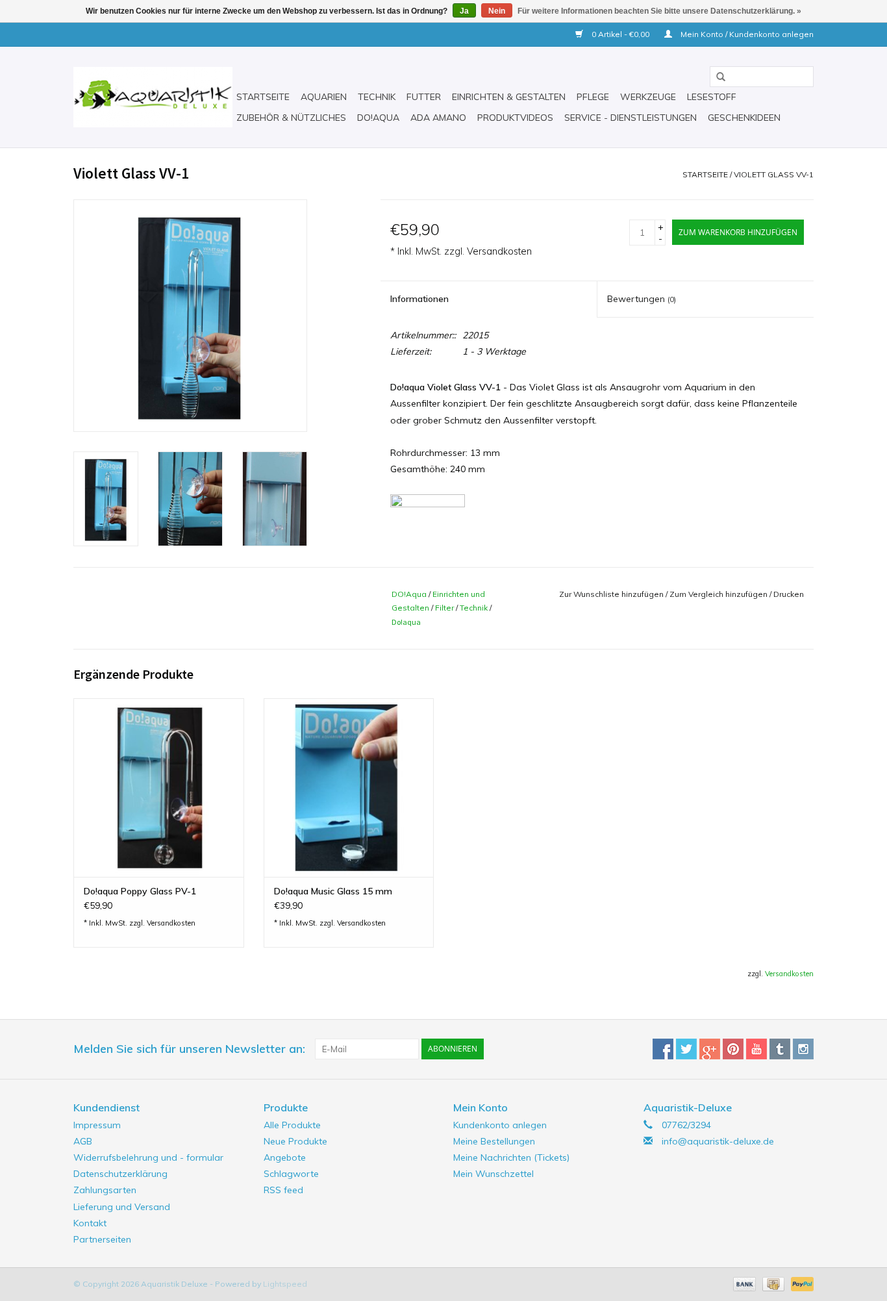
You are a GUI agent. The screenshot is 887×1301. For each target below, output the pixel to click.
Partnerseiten (102, 1239)
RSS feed (283, 1190)
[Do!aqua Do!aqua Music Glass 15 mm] (349, 787)
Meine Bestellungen (494, 1141)
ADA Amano (438, 117)
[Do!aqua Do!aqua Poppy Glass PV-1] (158, 787)
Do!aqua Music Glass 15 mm (333, 891)
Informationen (419, 299)
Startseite (263, 97)
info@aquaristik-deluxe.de (718, 1141)
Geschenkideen (744, 117)
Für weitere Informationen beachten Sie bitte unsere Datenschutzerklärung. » (659, 11)
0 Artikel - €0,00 (620, 34)
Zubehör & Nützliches (291, 117)
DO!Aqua (409, 594)
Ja (464, 11)
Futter (423, 97)
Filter (444, 608)
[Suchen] (716, 77)
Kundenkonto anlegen (500, 1125)
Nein (496, 11)
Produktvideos (515, 117)
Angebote (285, 1157)
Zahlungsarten (104, 1190)
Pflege (593, 97)
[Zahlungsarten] (743, 1283)
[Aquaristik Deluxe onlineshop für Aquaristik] (152, 97)
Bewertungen (641, 299)
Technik (376, 97)
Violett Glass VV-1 (774, 174)
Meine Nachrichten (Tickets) (511, 1157)
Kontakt (89, 1223)
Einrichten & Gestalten (509, 97)
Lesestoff (711, 97)
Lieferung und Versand (121, 1207)
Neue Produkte (295, 1141)
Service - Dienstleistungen (630, 117)
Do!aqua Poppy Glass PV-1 (140, 891)
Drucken (788, 594)
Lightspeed (285, 1284)
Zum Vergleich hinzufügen (719, 594)
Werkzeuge (648, 97)
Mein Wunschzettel (493, 1174)
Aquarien (324, 97)
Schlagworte (291, 1174)
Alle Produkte (292, 1125)
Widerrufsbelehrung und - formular (148, 1157)
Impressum (97, 1125)
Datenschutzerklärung (120, 1174)
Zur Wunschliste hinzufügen (611, 594)
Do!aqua (378, 117)
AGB (82, 1141)
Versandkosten (499, 251)
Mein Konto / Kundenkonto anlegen (746, 34)
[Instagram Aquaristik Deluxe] (803, 1049)
